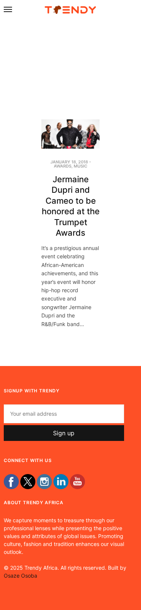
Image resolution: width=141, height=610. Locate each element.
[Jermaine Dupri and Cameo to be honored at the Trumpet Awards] (70, 134)
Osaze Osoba (20, 575)
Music (80, 166)
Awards (62, 166)
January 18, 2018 (69, 162)
